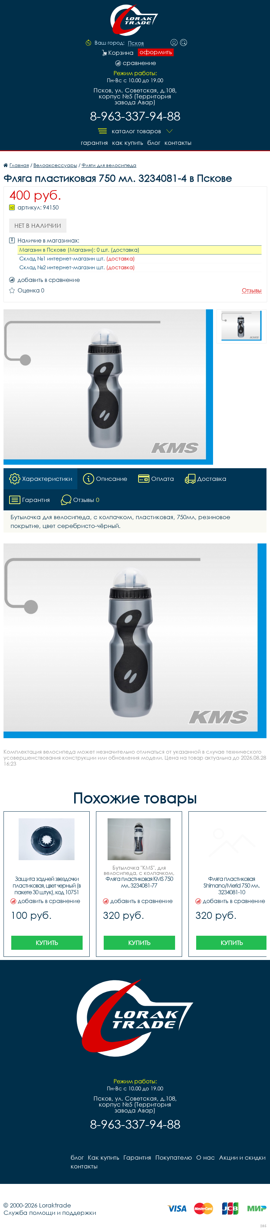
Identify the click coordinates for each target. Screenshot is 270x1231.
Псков (136, 43)
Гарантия (94, 142)
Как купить (127, 142)
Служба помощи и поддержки (50, 1212)
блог (153, 142)
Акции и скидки (242, 1157)
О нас (205, 1157)
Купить (47, 942)
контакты (178, 142)
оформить (156, 52)
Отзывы (252, 291)
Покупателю (173, 1157)
